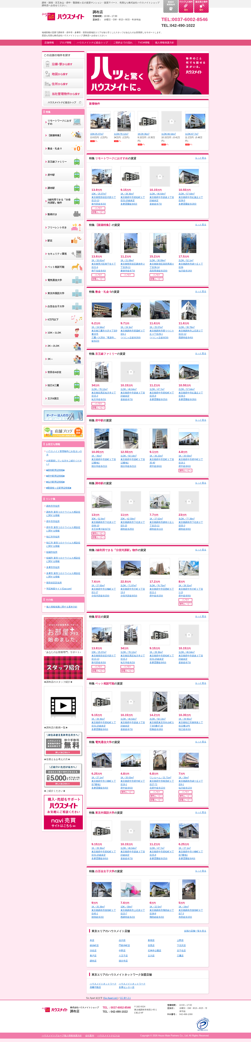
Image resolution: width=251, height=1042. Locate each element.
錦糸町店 (94, 945)
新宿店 (151, 940)
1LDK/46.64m (168, 134)
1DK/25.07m (96, 134)
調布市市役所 (53, 506)
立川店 (151, 955)
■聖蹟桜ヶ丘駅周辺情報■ (58, 488)
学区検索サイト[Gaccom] (59, 588)
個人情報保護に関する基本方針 (61, 606)
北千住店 (181, 950)
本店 (92, 940)
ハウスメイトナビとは (108, 1035)
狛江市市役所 (53, 536)
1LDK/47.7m (191, 134)
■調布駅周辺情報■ (55, 470)
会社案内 (89, 1035)
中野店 (122, 950)
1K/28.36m (143, 134)
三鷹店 (180, 955)
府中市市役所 (53, 521)
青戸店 (93, 955)
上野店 (180, 940)
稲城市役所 (51, 552)
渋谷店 (93, 950)
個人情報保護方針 (164, 42)
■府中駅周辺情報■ (55, 476)
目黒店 (151, 945)
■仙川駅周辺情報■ (55, 482)
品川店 (122, 940)
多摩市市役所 (53, 567)
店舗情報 (49, 42)
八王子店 (123, 955)
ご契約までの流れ (123, 42)
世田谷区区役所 (54, 582)
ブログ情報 (65, 42)
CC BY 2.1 (125, 998)
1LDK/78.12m (121, 134)
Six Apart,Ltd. (110, 998)
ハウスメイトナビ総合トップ (92, 42)
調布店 (93, 960)
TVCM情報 (144, 42)
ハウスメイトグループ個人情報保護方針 (62, 1035)
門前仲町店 (124, 945)
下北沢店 (181, 945)
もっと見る (200, 158)
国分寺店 (123, 960)
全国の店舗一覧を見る (195, 931)
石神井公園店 (154, 950)
